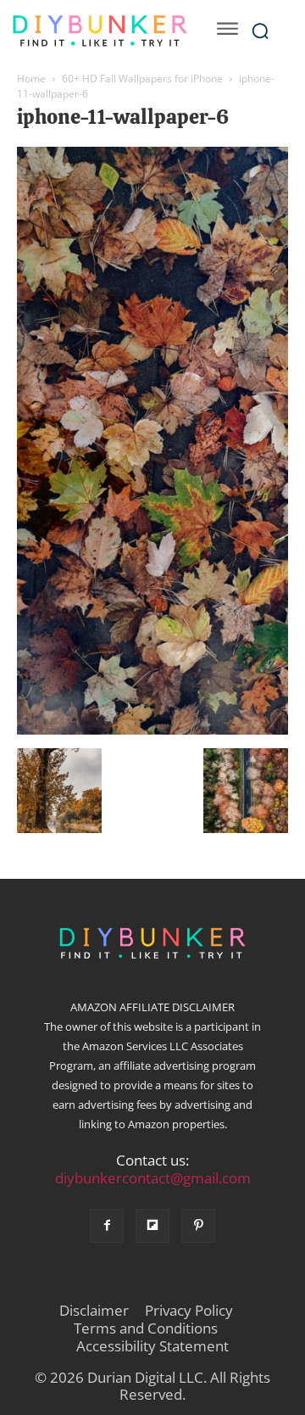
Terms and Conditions (146, 1328)
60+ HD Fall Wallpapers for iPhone (142, 78)
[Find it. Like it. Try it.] (99, 31)
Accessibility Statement (152, 1346)
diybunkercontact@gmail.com (153, 1178)
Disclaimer (94, 1310)
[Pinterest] (198, 1226)
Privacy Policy (189, 1310)
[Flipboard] (152, 1226)
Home (31, 78)
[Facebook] (107, 1226)
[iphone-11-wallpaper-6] (152, 730)
